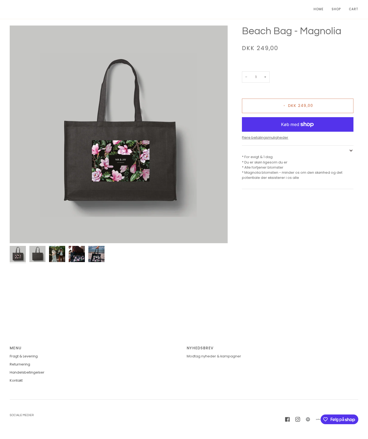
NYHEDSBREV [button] (200, 348)
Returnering (20, 364)
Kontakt (16, 380)
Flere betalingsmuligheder (265, 137)
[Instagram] (297, 419)
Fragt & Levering (24, 356)
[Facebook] (287, 419)
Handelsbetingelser (27, 372)
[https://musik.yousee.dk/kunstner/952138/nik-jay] (318, 419)
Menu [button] (16, 348)
